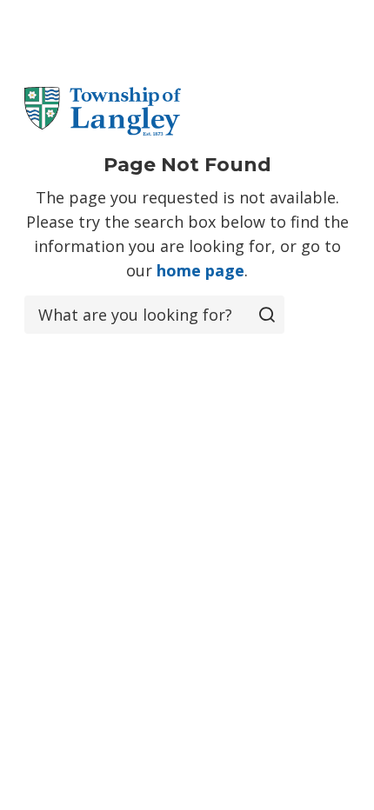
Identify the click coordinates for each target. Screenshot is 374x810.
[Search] (267, 314)
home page (200, 270)
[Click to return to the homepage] (102, 111)
